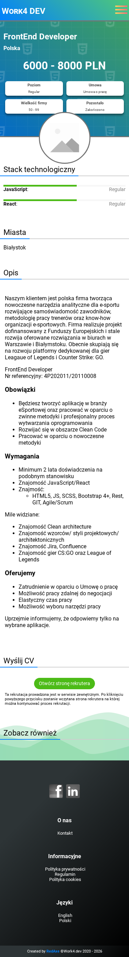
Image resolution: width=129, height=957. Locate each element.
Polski (65, 920)
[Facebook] (56, 791)
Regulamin (65, 874)
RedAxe (53, 951)
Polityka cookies (65, 879)
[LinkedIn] (73, 791)
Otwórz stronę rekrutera (64, 683)
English (65, 915)
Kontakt (65, 833)
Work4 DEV (23, 11)
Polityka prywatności (65, 869)
